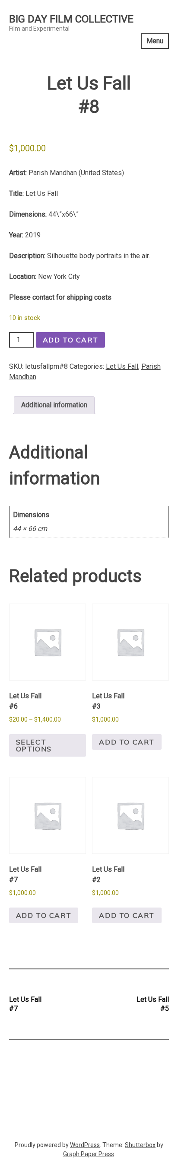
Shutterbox (140, 1144)
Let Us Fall (122, 366)
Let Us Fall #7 (25, 1004)
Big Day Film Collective (71, 19)
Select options (34, 745)
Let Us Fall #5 (153, 1004)
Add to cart (71, 340)
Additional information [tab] (54, 405)
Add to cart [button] (127, 742)
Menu (154, 41)
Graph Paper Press (88, 1154)
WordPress (85, 1144)
